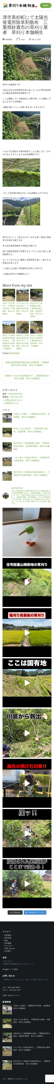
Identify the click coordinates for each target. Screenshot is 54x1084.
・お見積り (7, 951)
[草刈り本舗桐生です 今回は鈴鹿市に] (27, 632)
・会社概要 (7, 943)
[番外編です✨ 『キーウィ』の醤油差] (27, 532)
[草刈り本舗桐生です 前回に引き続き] (27, 733)
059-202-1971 (17, 397)
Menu (45, 5)
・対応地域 (7, 938)
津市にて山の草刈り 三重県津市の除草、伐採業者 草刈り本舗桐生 (9, 308)
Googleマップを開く (11, 969)
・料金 (5, 940)
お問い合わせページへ (11, 995)
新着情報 (9, 39)
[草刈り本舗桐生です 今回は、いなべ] (27, 682)
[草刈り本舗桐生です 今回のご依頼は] (27, 883)
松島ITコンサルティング (17, 1079)
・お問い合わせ (9, 948)
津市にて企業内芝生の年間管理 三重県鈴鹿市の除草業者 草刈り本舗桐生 (36, 340)
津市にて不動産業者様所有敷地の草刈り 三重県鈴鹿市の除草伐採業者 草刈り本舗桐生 (9, 342)
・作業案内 (7, 935)
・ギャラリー (8, 946)
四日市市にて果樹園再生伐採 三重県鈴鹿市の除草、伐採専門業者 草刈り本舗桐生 (36, 309)
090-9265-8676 (15, 394)
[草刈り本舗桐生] (20, 5)
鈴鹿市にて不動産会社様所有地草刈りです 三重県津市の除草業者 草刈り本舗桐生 (22, 342)
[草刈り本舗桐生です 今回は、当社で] (27, 783)
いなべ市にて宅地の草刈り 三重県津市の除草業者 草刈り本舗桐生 (22, 308)
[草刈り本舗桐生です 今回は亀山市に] (27, 582)
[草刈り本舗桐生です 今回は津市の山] (27, 833)
